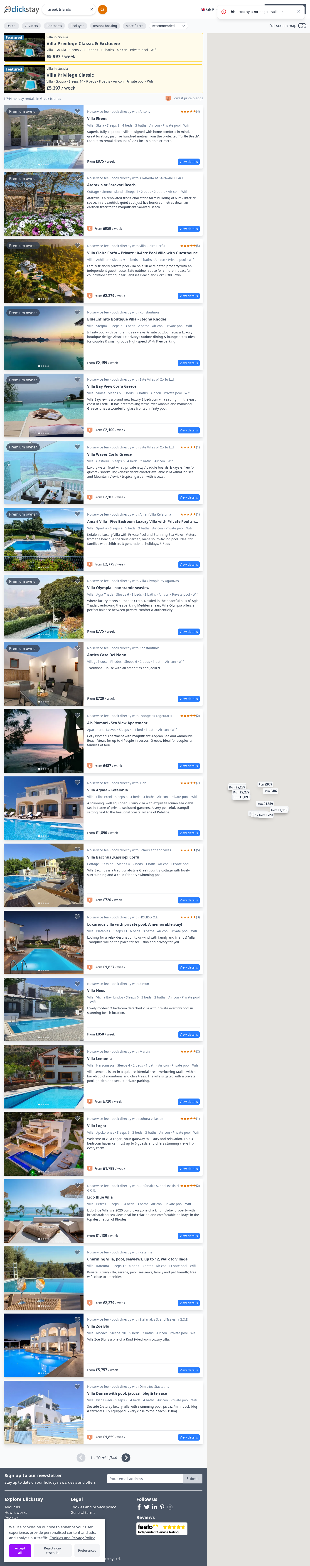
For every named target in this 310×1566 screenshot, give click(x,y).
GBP (210, 9)
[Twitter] (147, 1507)
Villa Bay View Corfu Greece (111, 386)
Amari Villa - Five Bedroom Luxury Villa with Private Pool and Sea (142, 521)
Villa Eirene (97, 118)
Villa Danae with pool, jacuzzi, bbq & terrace (127, 1393)
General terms (83, 1512)
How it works (16, 1512)
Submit (193, 1478)
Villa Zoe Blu (98, 1326)
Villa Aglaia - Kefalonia (107, 790)
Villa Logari (97, 1125)
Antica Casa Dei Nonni (107, 654)
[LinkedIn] (154, 1507)
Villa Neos (96, 990)
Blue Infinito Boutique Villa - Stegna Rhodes (127, 319)
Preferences (87, 1550)
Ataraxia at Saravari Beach (111, 184)
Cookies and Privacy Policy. (72, 1537)
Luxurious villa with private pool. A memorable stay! (134, 924)
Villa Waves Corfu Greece (109, 454)
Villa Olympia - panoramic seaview (118, 587)
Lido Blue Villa (100, 1197)
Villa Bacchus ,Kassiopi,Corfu (113, 857)
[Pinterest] (162, 1507)
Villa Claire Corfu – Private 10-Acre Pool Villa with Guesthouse (142, 252)
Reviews (11, 1517)
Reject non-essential (52, 1550)
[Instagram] (170, 1507)
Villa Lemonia (99, 1058)
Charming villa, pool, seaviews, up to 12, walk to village (137, 1259)
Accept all (20, 1550)
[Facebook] (139, 1507)
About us (12, 1507)
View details (189, 161)
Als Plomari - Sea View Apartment (117, 722)
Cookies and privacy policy (93, 1507)
